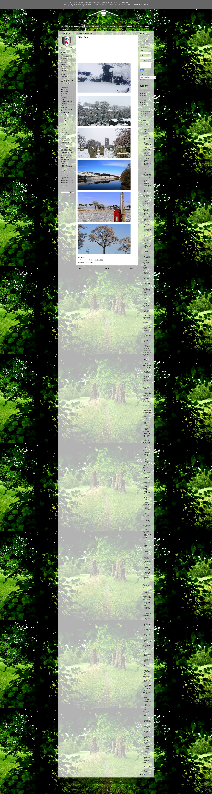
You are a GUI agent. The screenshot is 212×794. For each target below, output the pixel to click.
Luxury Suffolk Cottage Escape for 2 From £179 (147, 647)
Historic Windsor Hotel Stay (147, 223)
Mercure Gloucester (146, 406)
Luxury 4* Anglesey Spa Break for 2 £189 (146, 659)
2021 (143, 95)
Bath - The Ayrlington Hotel (146, 191)
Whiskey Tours (64, 170)
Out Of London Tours (66, 113)
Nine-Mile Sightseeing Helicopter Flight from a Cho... (146, 297)
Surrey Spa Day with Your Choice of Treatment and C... (147, 491)
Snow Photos (84, 262)
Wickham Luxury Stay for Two (147, 496)
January (145, 129)
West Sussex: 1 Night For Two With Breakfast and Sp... (147, 246)
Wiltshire (63, 172)
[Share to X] (99, 260)
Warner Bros (101, 24)
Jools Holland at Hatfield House (147, 392)
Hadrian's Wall (64, 89)
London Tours (71, 24)
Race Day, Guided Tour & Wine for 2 (147, 187)
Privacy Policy (65, 29)
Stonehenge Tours (123, 24)
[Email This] (96, 260)
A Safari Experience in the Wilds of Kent (146, 290)
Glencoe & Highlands (66, 83)
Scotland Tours (112, 24)
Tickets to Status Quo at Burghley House (146, 484)
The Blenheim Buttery (146, 306)
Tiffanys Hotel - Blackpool (146, 439)
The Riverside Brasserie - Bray (146, 264)
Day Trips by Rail (65, 26)
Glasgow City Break (146, 268)
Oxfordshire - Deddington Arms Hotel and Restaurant (147, 311)
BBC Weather (81, 257)
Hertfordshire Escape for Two (147, 612)
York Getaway (146, 131)
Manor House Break (146, 302)
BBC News (63, 64)
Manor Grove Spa (147, 352)
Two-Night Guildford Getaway (146, 592)
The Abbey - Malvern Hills (146, 384)
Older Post (133, 268)
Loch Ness (63, 105)
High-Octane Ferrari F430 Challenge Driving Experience (146, 751)
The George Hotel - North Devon (147, 402)
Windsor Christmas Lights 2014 (67, 183)
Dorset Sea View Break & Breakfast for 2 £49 (147, 641)
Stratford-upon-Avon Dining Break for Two (147, 319)
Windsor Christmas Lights (67, 180)
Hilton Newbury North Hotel (146, 451)
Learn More (138, 4)
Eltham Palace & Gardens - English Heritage (146, 539)
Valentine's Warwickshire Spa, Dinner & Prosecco (147, 162)
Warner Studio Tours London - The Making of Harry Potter (66, 166)
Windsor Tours (91, 24)
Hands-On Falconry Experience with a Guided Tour (146, 765)
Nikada (110, 781)
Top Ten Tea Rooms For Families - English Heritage (146, 360)
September (145, 111)
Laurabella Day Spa (146, 355)
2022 (143, 93)
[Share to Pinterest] (102, 260)
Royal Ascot (63, 116)
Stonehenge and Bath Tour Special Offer (146, 240)
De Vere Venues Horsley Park (146, 443)
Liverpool (63, 99)
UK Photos (90, 262)
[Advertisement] (90, 51)
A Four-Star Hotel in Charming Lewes (147, 278)
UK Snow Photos (147, 315)
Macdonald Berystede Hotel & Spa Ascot (146, 273)
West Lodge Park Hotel (147, 200)
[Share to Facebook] (101, 260)
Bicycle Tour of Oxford (146, 770)
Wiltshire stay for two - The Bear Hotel (147, 685)
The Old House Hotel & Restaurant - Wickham (146, 151)
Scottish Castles (64, 124)
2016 (143, 104)
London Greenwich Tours (108, 26)
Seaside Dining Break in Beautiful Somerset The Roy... (146, 211)
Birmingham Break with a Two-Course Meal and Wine (147, 738)
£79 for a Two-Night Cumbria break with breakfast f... (147, 463)
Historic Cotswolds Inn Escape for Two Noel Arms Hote (147, 229)
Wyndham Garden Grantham (147, 693)
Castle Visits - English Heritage (146, 235)
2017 (143, 102)
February (145, 127)
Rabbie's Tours (64, 115)
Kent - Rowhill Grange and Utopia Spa (146, 157)
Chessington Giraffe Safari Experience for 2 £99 (147, 521)
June (144, 118)
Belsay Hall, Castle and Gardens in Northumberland (147, 559)
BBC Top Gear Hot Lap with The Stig (146, 501)
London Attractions (78, 26)
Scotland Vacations (65, 122)
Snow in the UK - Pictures (147, 139)
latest (62, 95)
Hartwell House (146, 203)
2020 (143, 98)
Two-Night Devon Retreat (147, 708)
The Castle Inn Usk (146, 322)
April (144, 122)
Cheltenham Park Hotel (147, 512)
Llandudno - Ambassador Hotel (146, 135)
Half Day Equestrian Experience (146, 182)
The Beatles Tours (65, 138)
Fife (62, 78)
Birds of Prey (146, 699)
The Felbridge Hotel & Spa (146, 206)
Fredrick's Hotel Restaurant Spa (147, 596)
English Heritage (65, 76)
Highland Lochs (64, 91)
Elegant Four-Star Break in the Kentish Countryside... (147, 219)
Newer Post (80, 268)
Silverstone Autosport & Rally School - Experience (147, 758)
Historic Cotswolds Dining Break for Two (146, 478)
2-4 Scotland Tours (65, 58)
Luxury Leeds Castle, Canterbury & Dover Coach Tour (146, 378)
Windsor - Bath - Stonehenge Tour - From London (66, 177)
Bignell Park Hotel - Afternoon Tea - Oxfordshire (147, 744)
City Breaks (63, 70)
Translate (145, 81)
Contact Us (75, 29)
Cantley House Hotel (146, 422)
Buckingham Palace (65, 66)
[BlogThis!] (98, 260)
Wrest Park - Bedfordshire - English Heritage (147, 578)
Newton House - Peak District (146, 436)
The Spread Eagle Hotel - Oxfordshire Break (147, 414)
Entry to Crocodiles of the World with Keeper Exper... (147, 721)
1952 (62, 54)
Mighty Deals (64, 107)
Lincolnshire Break (146, 696)
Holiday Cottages (144, 26)
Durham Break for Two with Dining (147, 251)
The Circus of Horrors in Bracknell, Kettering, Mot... (146, 714)
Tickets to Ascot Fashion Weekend (146, 340)
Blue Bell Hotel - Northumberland (147, 372)
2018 (143, 100)
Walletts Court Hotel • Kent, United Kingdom (146, 284)
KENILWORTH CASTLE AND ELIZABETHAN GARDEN (147, 571)
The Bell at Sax (146, 582)
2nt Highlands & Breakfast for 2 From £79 (147, 629)
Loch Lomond (64, 103)
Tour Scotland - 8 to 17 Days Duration (66, 156)
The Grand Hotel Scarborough (146, 432)
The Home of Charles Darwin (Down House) (147, 533)
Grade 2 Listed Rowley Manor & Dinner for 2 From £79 (147, 635)
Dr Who (63, 74)
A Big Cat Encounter (146, 584)
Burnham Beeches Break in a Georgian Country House (147, 703)
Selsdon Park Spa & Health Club (147, 473)
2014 (143, 774)
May (144, 120)
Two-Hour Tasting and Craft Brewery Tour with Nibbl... (147, 601)
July (144, 115)
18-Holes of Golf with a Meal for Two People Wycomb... (147, 732)
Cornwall (63, 72)
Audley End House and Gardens (146, 566)
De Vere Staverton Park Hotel (147, 335)
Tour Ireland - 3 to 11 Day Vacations (67, 143)
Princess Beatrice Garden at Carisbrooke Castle (147, 527)
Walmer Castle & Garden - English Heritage (147, 546)
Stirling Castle (64, 132)
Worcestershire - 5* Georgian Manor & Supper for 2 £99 (146, 679)
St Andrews (63, 130)
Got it (146, 4)
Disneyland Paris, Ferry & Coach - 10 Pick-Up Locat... (147, 176)
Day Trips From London (92, 26)
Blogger (120, 781)
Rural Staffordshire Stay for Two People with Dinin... (146, 257)
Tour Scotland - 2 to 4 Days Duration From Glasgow (67, 149)
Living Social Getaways (66, 101)
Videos (62, 163)
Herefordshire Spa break (147, 368)
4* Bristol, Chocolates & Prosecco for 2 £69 (147, 672)
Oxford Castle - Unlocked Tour (147, 349)
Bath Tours (63, 62)
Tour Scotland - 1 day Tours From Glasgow (67, 146)
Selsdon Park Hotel (146, 516)
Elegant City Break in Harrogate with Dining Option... (147, 144)
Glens (62, 85)
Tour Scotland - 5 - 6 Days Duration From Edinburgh (67, 153)
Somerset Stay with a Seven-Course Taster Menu (146, 617)
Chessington (63, 68)
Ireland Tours (64, 93)
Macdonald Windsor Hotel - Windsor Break (147, 397)
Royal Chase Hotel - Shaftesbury (146, 345)
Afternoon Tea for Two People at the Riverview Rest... (147, 624)
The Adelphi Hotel (145, 458)
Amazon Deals (64, 60)
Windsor (63, 174)
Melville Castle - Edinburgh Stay (146, 469)
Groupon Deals (64, 87)
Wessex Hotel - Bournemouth (146, 419)
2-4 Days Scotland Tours (66, 56)
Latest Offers (64, 97)
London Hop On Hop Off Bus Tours (127, 26)
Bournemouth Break (146, 331)
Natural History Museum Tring (66, 110)
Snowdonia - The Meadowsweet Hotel (147, 327)
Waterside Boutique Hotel (147, 409)
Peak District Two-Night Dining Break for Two (146, 608)
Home (63, 24)
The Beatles (63, 136)
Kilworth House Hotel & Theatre (146, 447)
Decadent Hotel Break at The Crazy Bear (146, 726)
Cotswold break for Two (146, 689)
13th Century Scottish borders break (146, 196)
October (145, 109)
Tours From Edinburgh (66, 159)
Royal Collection (65, 118)
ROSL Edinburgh (147, 365)
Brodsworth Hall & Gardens (146, 554)
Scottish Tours (64, 126)
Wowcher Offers (64, 186)
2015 (143, 107)
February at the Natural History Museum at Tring (146, 169)
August (145, 113)
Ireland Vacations (136, 24)
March (144, 124)
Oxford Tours (81, 24)
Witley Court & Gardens (146, 550)
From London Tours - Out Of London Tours (67, 80)
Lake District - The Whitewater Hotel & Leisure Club (146, 507)
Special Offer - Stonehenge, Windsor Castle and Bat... (147, 427)
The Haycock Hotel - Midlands (146, 388)
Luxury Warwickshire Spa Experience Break (147, 653)
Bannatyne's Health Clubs (146, 455)
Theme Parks (64, 140)
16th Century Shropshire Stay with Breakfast (146, 666)
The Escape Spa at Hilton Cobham (147, 588)
